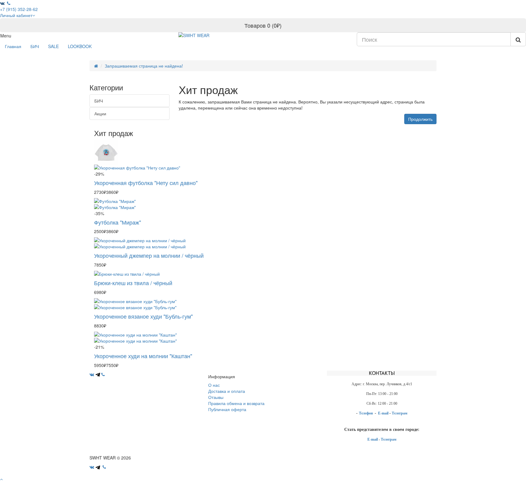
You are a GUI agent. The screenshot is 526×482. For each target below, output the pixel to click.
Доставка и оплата (226, 391)
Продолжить (420, 119)
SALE (53, 46)
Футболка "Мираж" (117, 222)
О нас (214, 385)
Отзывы (215, 397)
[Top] (1, 479)
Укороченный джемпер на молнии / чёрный (149, 255)
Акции (100, 113)
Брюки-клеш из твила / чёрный (133, 283)
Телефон (366, 413)
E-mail (383, 413)
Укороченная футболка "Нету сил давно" (146, 183)
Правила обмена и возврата (236, 403)
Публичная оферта (227, 409)
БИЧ (34, 46)
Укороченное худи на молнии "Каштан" (143, 356)
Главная (13, 46)
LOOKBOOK (80, 46)
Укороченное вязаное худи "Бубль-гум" (143, 316)
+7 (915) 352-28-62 (19, 9)
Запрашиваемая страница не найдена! (144, 66)
